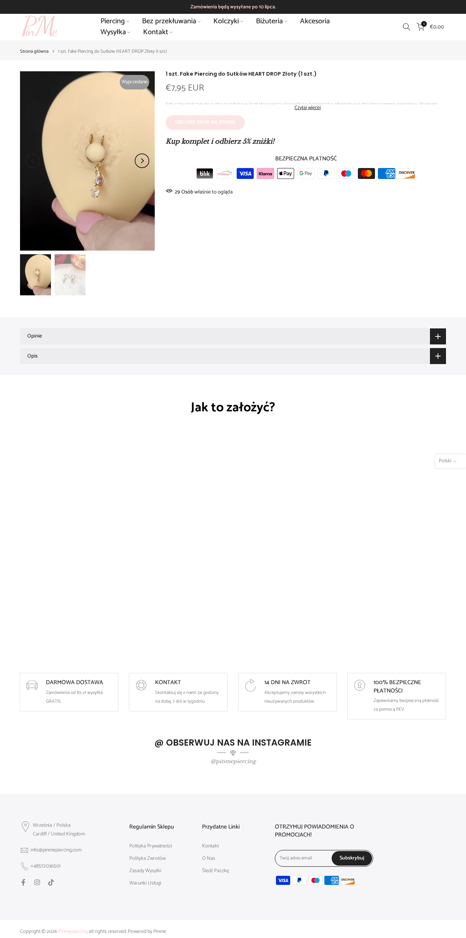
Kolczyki (226, 21)
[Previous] (32, 160)
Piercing (112, 21)
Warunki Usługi (145, 883)
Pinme (159, 931)
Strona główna (34, 51)
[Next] (142, 160)
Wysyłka (113, 32)
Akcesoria (315, 21)
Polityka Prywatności (150, 846)
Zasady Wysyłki (145, 871)
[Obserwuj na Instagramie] (37, 882)
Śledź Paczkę (215, 871)
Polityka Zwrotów (147, 858)
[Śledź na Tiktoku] (51, 882)
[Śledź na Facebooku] (23, 882)
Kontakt (155, 32)
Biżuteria (269, 21)
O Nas (208, 858)
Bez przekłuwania (169, 21)
